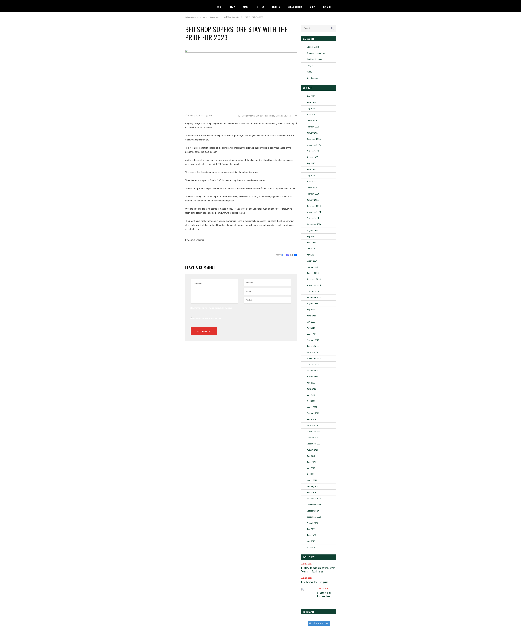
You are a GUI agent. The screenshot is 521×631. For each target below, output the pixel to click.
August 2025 (312, 157)
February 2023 (313, 340)
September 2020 (314, 517)
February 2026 (313, 127)
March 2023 (312, 334)
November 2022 (314, 358)
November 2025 (314, 145)
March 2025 (312, 188)
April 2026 (311, 114)
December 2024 (314, 206)
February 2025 (313, 194)
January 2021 (313, 492)
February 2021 (313, 486)
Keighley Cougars (283, 116)
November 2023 (314, 285)
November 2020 (314, 505)
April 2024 (311, 255)
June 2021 (311, 462)
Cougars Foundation (316, 53)
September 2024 (314, 224)
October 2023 (313, 291)
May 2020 (311, 541)
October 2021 (313, 437)
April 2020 (311, 547)
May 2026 (311, 108)
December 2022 (314, 352)
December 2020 (314, 498)
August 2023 (312, 303)
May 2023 (311, 322)
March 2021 (312, 480)
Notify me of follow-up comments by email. (213, 308)
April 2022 (311, 401)
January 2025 (313, 200)
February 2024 (313, 267)
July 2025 (311, 163)
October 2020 (313, 511)
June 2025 (311, 169)
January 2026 (313, 133)
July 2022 (311, 383)
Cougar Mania (313, 47)
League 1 (311, 65)
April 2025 (311, 181)
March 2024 (312, 261)
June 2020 (311, 535)
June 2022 (311, 389)
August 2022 (312, 377)
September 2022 (314, 370)
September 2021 (314, 444)
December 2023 (314, 279)
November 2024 (314, 212)
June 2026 (311, 102)
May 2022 (311, 395)
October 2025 (313, 151)
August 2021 (312, 450)
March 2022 (312, 407)
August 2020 (312, 523)
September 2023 (314, 297)
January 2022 (313, 419)
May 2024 (311, 248)
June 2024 (311, 242)
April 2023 (311, 328)
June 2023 (311, 316)
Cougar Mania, (248, 116)
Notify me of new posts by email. (208, 318)
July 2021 (311, 456)
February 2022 (313, 413)
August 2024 (312, 230)
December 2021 (314, 425)
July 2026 (311, 96)
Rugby (309, 72)
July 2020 (311, 529)
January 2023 (313, 346)
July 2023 (311, 309)
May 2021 (311, 468)
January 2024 (313, 273)
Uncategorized (313, 78)
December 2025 (314, 139)
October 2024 (313, 218)
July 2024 (311, 236)
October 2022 (313, 364)
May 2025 (311, 175)
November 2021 (314, 431)
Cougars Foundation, (265, 116)
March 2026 (312, 120)
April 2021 (311, 474)
